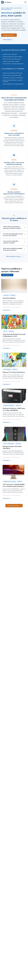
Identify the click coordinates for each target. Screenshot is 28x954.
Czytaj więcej (6, 310)
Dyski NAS (6, 295)
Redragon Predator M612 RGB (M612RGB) (12, 447)
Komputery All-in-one (10, 481)
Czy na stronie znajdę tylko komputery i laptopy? (10, 242)
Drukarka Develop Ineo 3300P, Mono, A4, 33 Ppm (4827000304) (14, 409)
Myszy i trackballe (9, 443)
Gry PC (5, 331)
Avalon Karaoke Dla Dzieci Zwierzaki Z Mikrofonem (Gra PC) (14, 335)
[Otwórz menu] (25, 2)
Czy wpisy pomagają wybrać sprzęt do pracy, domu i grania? (13, 234)
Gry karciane (7, 369)
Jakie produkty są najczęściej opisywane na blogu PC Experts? (12, 227)
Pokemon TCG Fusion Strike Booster (14, 372)
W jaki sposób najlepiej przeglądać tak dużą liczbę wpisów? (12, 249)
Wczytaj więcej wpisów (13, 505)
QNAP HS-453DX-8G (9, 298)
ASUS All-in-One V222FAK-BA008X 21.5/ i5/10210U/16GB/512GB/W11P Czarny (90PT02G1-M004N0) (14, 486)
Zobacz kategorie (7, 39)
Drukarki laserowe (9, 405)
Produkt (13, 295)
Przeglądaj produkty (8, 35)
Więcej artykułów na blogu (13, 256)
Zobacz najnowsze (6, 274)
